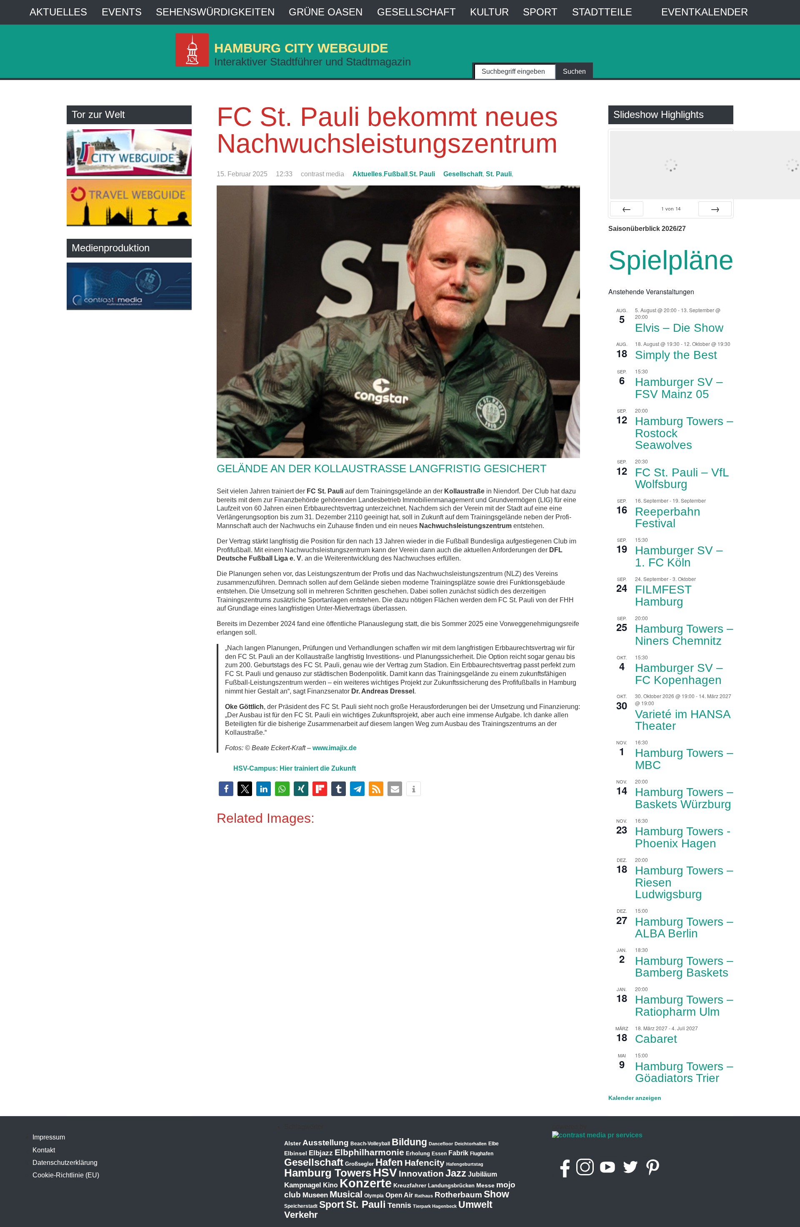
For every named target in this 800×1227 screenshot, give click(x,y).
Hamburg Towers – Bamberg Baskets (684, 966)
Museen (315, 1195)
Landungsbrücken (451, 1185)
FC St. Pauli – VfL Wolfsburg (682, 478)
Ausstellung (325, 1142)
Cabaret (656, 1038)
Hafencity (425, 1162)
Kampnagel (302, 1185)
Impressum (48, 1137)
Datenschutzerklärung (65, 1162)
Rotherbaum (458, 1194)
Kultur (489, 12)
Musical (346, 1194)
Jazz (455, 1173)
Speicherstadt (301, 1206)
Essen (439, 1154)
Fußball (396, 174)
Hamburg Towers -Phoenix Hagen (682, 837)
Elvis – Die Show (679, 327)
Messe (485, 1185)
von (670, 208)
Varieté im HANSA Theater (683, 720)
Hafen (389, 1162)
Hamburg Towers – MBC (684, 758)
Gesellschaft (416, 12)
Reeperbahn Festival (667, 517)
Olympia (374, 1196)
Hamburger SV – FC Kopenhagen (679, 673)
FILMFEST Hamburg (663, 595)
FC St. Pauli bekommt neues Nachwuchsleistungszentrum (387, 130)
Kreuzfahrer (409, 1185)
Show (496, 1194)
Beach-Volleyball (370, 1144)
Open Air (399, 1195)
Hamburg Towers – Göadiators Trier (684, 1072)
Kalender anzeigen (634, 1097)
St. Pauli (422, 174)
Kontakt (43, 1150)
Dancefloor (441, 1143)
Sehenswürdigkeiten (215, 12)
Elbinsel (295, 1153)
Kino (330, 1185)
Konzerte (366, 1183)
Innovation (421, 1174)
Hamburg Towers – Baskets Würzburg (684, 798)
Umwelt (475, 1204)
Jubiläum (482, 1174)
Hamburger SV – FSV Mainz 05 (679, 388)
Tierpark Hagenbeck (435, 1206)
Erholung (418, 1153)
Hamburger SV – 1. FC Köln (679, 556)
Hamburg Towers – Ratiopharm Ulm (684, 1005)
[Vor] (715, 208)
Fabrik (458, 1153)
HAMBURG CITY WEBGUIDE (301, 47)
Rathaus (424, 1195)
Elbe (493, 1144)
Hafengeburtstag (464, 1164)
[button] (226, 788)
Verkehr (301, 1214)
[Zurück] (626, 208)
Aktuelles (58, 12)
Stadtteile (602, 12)
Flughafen (481, 1153)
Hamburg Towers (327, 1173)
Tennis (399, 1205)
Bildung (409, 1142)
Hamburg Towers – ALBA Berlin (684, 927)
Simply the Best (676, 354)
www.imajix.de (334, 747)
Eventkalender (704, 12)
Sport (540, 12)
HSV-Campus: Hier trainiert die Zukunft (294, 768)
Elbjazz (321, 1153)
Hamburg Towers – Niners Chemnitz (684, 634)
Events (122, 12)
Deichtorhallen (471, 1143)
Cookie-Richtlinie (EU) (65, 1175)
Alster (292, 1143)
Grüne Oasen (325, 12)
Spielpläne (671, 260)
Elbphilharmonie (369, 1152)
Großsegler (359, 1164)
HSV (385, 1172)
